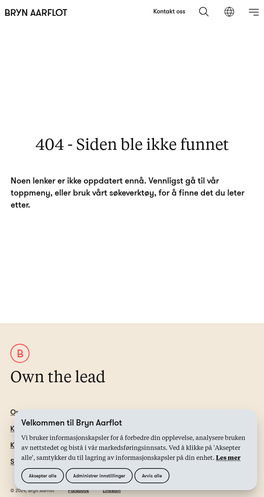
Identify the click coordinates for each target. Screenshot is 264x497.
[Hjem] (36, 12)
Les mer (228, 458)
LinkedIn (112, 490)
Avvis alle (152, 475)
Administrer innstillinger (99, 475)
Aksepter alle (42, 475)
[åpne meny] (254, 12)
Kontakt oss (169, 11)
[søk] (204, 11)
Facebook (78, 490)
